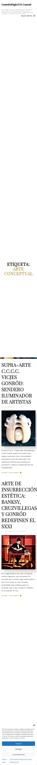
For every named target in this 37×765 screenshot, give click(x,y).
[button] (34, 725)
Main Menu (27, 16)
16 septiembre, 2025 (9, 531)
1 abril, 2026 (7, 407)
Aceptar (18, 744)
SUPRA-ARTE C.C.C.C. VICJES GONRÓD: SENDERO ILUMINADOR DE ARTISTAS (16, 383)
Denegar (18, 749)
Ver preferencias (18, 754)
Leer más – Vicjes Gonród (10, 472)
